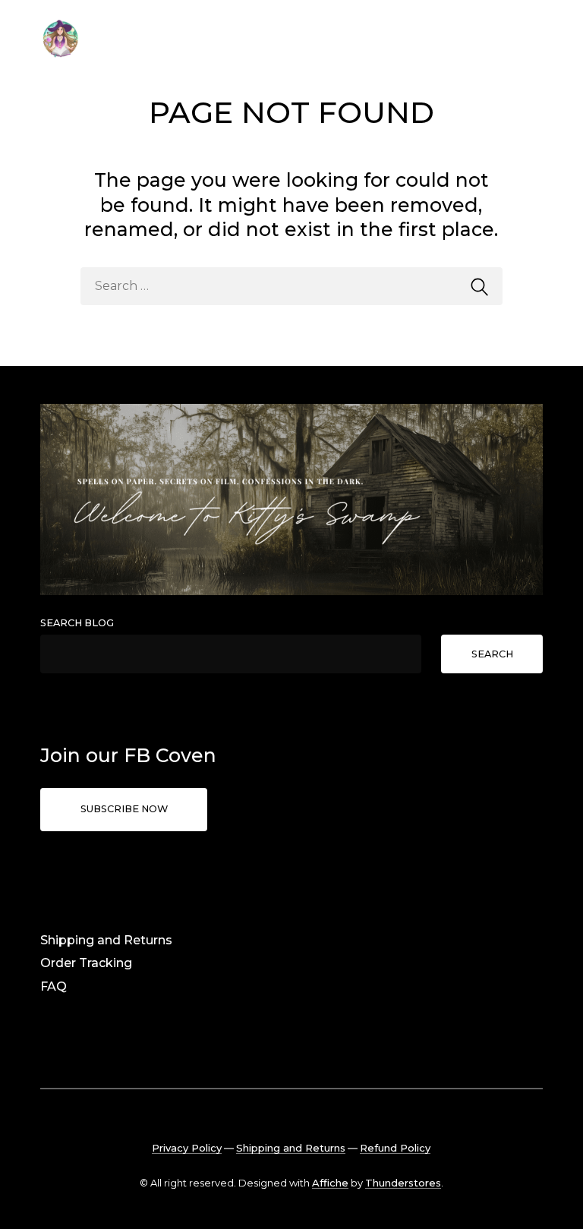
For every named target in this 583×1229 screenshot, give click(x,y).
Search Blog (77, 623)
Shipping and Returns (106, 940)
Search (492, 654)
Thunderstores (403, 1183)
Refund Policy (395, 1148)
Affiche (330, 1183)
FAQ (53, 986)
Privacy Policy (187, 1148)
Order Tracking (86, 963)
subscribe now (124, 809)
